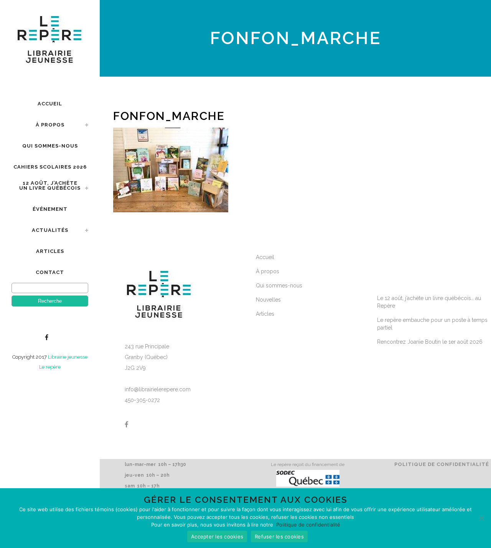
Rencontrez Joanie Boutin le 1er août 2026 (430, 342)
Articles (265, 314)
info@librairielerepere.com (158, 389)
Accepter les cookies (217, 536)
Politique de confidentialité (441, 464)
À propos (267, 271)
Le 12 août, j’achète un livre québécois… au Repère (429, 302)
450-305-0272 (142, 400)
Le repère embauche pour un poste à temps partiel (432, 324)
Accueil (265, 257)
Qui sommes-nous (279, 285)
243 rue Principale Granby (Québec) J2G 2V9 (147, 357)
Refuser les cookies (279, 536)
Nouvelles (268, 300)
